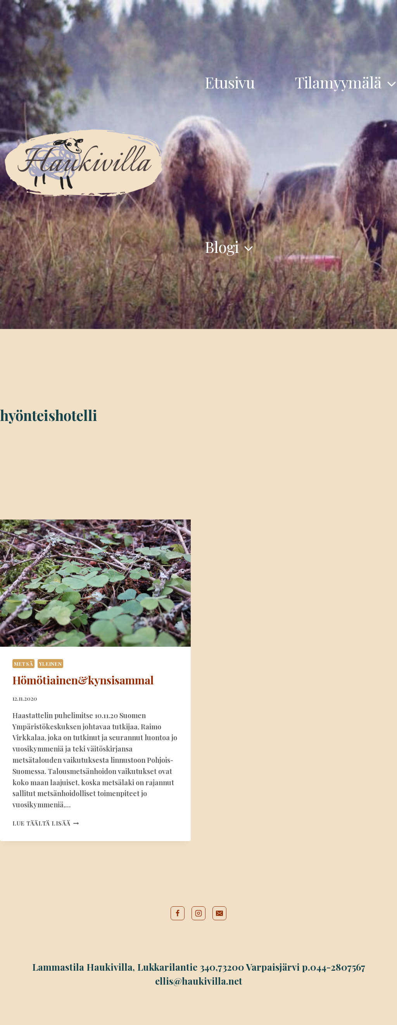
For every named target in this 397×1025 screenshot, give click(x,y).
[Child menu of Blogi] (229, 246)
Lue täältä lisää (45, 823)
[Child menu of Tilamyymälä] (346, 82)
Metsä (23, 663)
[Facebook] (178, 913)
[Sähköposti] (219, 913)
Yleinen (50, 663)
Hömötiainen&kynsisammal (83, 680)
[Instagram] (198, 913)
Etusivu (230, 82)
